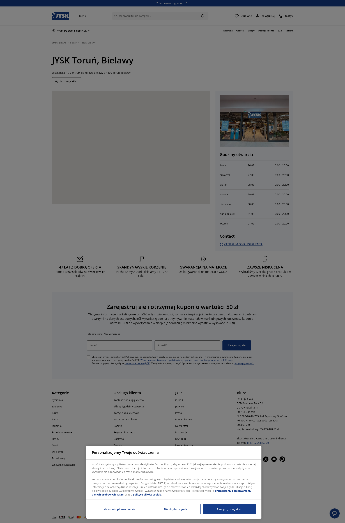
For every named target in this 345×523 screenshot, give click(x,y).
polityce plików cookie (147, 494)
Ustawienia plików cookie (119, 509)
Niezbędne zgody (175, 509)
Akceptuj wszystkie (229, 509)
